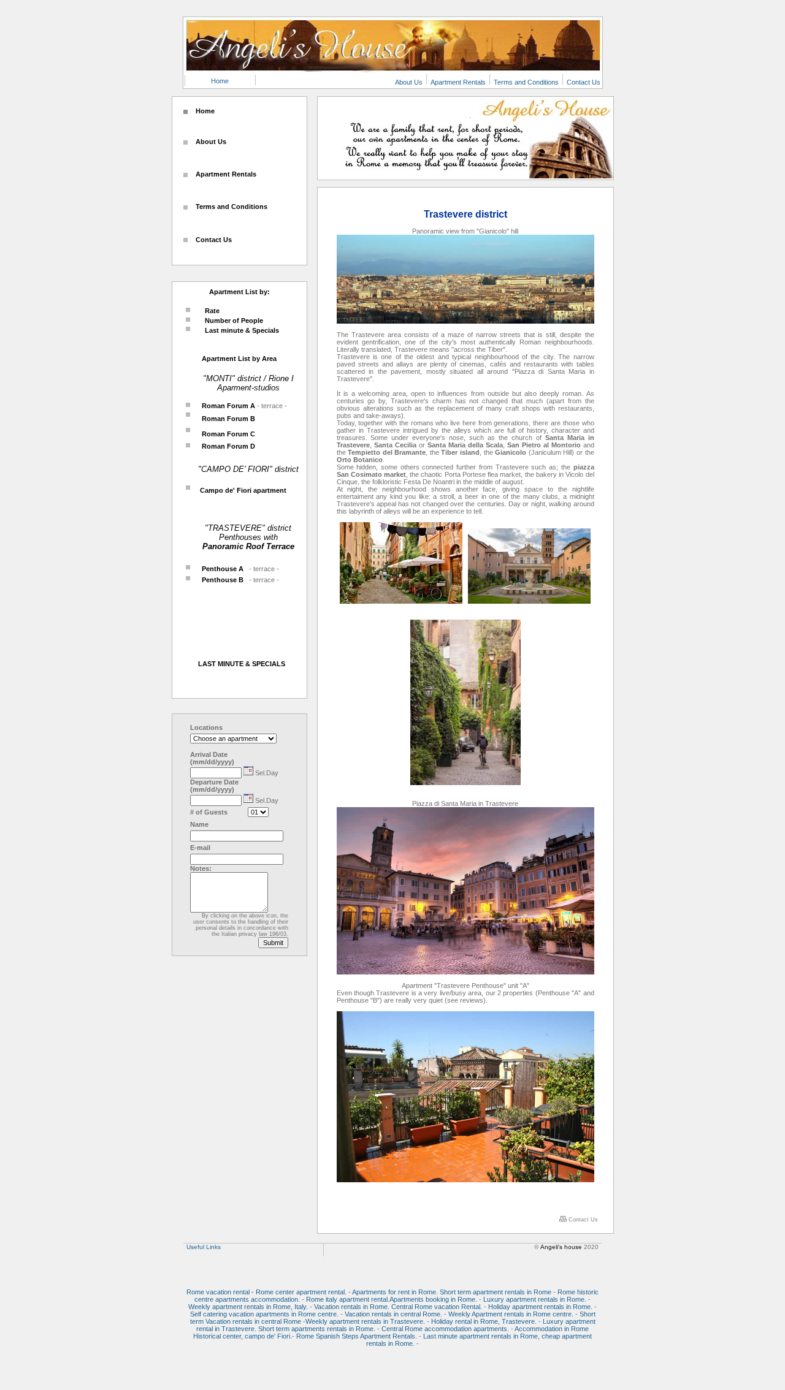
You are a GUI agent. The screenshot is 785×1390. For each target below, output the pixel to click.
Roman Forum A (227, 405)
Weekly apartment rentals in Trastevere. (365, 1321)
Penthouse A (220, 568)
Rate (212, 310)
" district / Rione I (263, 378)
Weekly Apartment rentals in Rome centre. (511, 1314)
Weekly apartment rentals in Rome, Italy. (248, 1306)
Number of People (234, 320)
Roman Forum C (226, 434)
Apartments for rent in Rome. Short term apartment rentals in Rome (451, 1292)
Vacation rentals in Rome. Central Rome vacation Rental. (398, 1306)
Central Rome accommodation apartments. (445, 1328)
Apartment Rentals (458, 82)
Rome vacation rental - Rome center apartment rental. (266, 1292)
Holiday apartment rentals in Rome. (540, 1306)
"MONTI (217, 378)
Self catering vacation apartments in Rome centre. (264, 1314)
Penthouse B (220, 579)
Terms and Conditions (526, 82)
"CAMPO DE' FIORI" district (248, 469)
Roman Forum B (226, 418)
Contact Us (583, 82)
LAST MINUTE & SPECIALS (241, 663)
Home (220, 81)
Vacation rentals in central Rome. (393, 1314)
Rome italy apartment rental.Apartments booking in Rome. (391, 1299)
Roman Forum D (226, 446)
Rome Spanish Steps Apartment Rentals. (356, 1336)
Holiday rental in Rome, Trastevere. (484, 1321)
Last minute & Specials (242, 330)
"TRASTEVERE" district (248, 528)
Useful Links (203, 1247)
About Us (409, 82)
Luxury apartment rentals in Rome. (534, 1299)
